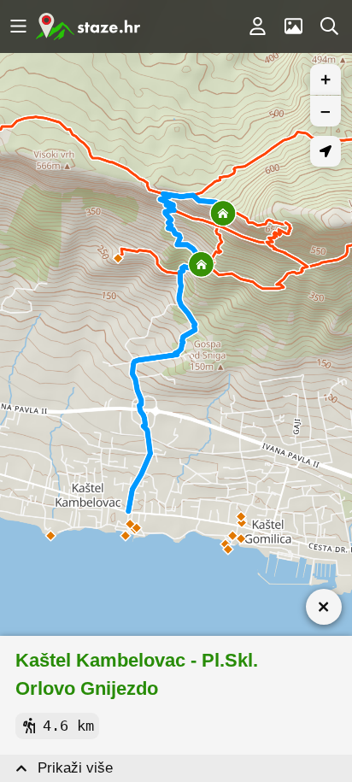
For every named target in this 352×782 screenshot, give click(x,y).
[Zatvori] (324, 607)
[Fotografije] (293, 26)
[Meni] (18, 26)
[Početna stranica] (88, 26)
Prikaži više (75, 768)
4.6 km (68, 725)
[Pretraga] (329, 26)
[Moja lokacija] (325, 151)
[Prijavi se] (257, 26)
